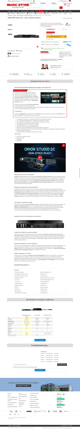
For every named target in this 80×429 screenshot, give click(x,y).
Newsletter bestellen (23, 385)
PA (36, 11)
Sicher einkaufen (33, 397)
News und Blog (16, 425)
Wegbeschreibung (34, 405)
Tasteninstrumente (25, 11)
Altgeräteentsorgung (14, 56)
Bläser (58, 11)
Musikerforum (45, 427)
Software (46, 11)
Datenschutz (59, 427)
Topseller (31, 13)
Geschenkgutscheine (34, 403)
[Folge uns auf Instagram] (69, 425)
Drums (18, 11)
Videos (20, 406)
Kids (62, 11)
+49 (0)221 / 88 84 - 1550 (55, 67)
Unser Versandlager (34, 399)
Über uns (10, 393)
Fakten (9, 395)
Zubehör (70, 11)
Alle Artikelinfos (48, 26)
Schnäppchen (12, 13)
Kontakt (9, 425)
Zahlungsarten (33, 395)
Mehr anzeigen (39, 340)
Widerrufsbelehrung (66, 427)
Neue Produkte (22, 13)
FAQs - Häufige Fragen (12, 397)
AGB (71, 427)
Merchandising (39, 13)
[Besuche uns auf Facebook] (68, 425)
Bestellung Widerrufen (35, 407)
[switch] (64, 394)
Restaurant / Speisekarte (21, 403)
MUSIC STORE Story (23, 396)
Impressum (54, 427)
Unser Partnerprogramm (23, 394)
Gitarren (9, 11)
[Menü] (64, 393)
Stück (66, 29)
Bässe (14, 11)
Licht (53, 11)
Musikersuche (55, 13)
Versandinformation (34, 393)
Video (70, 13)
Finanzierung (10, 404)
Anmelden (65, 1)
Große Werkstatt (22, 400)
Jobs (61, 13)
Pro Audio (41, 11)
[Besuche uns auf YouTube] (71, 425)
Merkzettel (20, 50)
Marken (47, 13)
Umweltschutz (33, 401)
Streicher (32, 11)
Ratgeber (65, 13)
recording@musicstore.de (15, 1)
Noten (65, 11)
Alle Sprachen (62, 364)
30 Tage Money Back (12, 402)
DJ (50, 11)
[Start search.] (61, 8)
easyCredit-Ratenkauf (12, 406)
